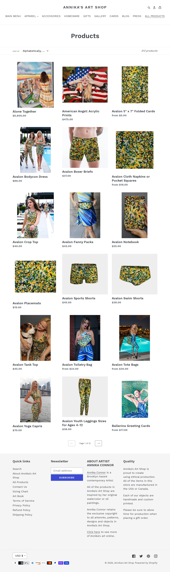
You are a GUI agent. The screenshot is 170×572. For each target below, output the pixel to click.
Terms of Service (23, 500)
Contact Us (20, 486)
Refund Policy (21, 510)
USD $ (19, 555)
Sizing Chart (20, 491)
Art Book (18, 496)
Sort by (16, 51)
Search (17, 468)
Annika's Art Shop (85, 7)
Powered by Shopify (146, 563)
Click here (93, 532)
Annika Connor (96, 472)
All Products (20, 482)
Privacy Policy (21, 505)
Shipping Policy (22, 514)
